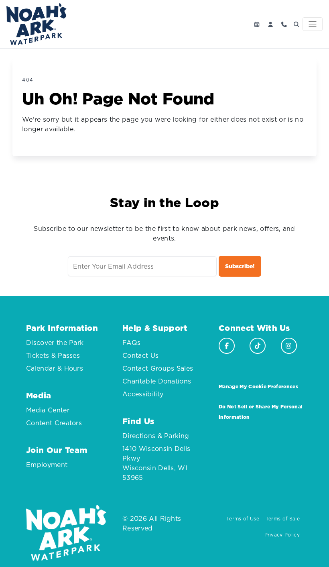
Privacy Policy (282, 534)
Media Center (47, 410)
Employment (46, 464)
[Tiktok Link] (258, 346)
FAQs (131, 342)
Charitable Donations (156, 381)
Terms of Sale (283, 518)
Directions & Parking (155, 435)
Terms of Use (242, 518)
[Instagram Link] (289, 346)
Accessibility (142, 394)
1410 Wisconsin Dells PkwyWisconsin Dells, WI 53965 (156, 463)
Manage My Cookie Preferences (258, 386)
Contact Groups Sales (157, 368)
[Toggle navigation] (313, 24)
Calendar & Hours (54, 368)
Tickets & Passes (53, 355)
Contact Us (140, 355)
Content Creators (54, 422)
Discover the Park (54, 342)
